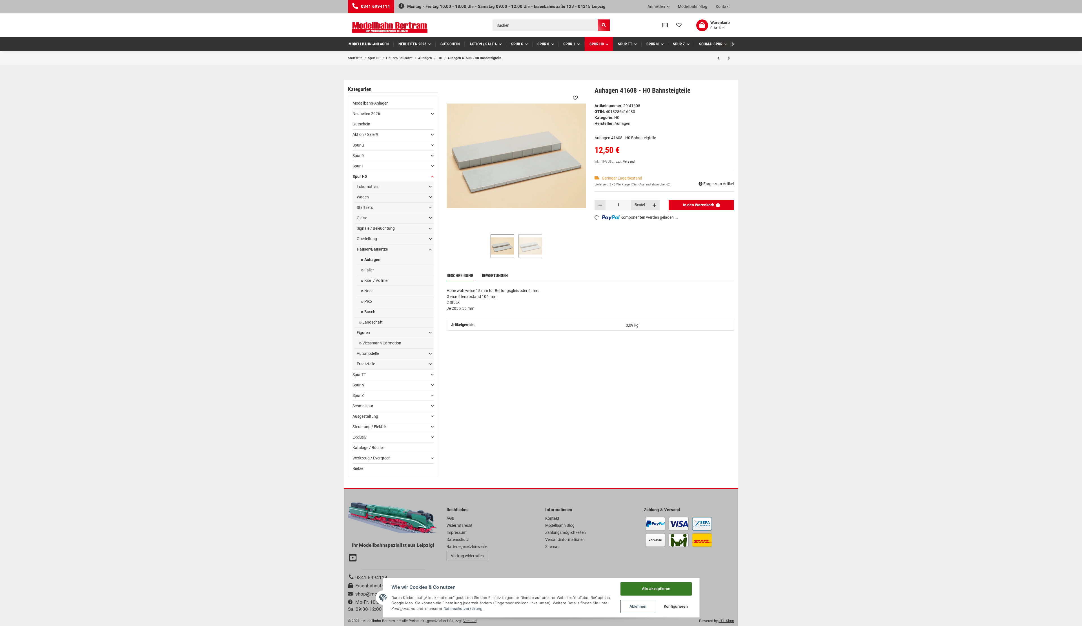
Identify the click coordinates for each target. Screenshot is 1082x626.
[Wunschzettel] (679, 25)
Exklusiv (359, 437)
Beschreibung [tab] (460, 275)
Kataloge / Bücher (368, 447)
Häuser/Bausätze (372, 249)
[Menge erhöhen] (654, 205)
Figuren (363, 332)
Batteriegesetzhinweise (467, 546)
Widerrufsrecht (460, 525)
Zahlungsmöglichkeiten (565, 532)
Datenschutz (458, 539)
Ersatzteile (366, 364)
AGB (450, 518)
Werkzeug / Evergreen (371, 458)
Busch (369, 311)
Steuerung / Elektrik (369, 426)
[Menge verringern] (600, 205)
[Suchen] (604, 25)
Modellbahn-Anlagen (370, 103)
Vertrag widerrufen (467, 556)
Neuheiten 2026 (366, 113)
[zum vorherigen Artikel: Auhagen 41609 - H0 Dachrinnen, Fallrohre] (718, 58)
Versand (629, 161)
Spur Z (358, 395)
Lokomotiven (368, 186)
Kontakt (723, 6)
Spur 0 (358, 155)
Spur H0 (359, 176)
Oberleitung (367, 238)
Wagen (363, 197)
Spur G (358, 145)
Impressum (456, 532)
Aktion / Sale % (365, 134)
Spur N (358, 385)
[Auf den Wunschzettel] (575, 97)
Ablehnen (637, 606)
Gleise (362, 218)
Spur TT (359, 374)
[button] (658, 7)
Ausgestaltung (365, 416)
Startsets (365, 207)
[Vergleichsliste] (665, 25)
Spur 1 (358, 166)
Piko (367, 301)
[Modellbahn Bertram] (389, 27)
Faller (368, 270)
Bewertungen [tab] (495, 275)
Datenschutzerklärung (463, 608)
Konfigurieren (676, 606)
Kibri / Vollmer (376, 280)
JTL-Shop (726, 621)
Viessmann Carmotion (381, 343)
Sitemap (552, 546)
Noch (368, 291)
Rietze (357, 468)
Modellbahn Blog (692, 6)
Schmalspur (362, 406)
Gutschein (361, 124)
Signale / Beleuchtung (376, 228)
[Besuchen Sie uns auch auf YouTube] (353, 558)
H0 (616, 117)
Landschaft (372, 322)
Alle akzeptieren (656, 588)
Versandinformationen (565, 539)
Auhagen (371, 259)
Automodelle (368, 353)
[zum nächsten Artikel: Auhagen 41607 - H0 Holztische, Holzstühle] (729, 58)
